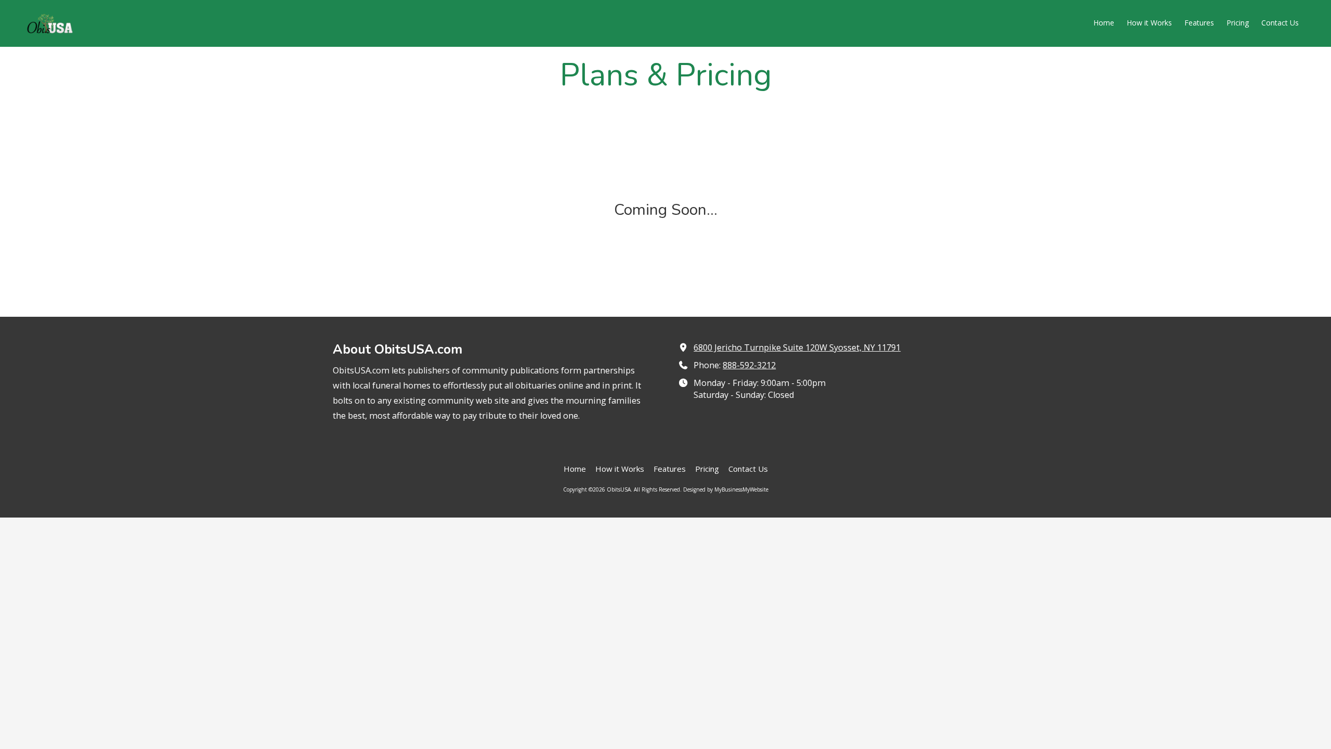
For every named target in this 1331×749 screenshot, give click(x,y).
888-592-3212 (749, 365)
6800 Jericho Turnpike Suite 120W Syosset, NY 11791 (797, 347)
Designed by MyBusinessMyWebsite (725, 489)
